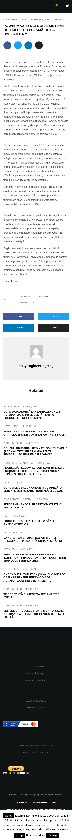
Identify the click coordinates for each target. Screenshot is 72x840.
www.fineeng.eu (36, 666)
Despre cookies (35, 835)
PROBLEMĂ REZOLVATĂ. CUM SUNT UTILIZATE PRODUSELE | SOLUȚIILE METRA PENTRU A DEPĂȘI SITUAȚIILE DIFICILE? (33, 471)
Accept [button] (19, 835)
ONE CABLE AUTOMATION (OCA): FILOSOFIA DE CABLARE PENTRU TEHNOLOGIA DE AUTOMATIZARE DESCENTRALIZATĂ (34, 577)
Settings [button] (53, 835)
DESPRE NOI (22, 802)
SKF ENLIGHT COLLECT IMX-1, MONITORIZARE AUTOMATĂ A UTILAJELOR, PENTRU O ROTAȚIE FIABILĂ (34, 614)
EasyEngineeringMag (36, 366)
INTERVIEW (22, 463)
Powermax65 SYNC (26, 302)
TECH (23, 19)
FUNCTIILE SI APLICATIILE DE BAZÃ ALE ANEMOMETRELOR (29, 523)
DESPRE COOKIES (16, 809)
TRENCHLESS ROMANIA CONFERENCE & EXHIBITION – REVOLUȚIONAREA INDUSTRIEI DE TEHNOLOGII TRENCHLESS (34, 557)
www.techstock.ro (36, 707)
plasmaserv (43, 296)
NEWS (6, 532)
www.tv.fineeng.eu (36, 673)
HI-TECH (7, 406)
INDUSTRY (8, 443)
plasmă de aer (25, 296)
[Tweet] (18, 45)
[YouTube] (42, 646)
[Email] (39, 45)
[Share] (7, 45)
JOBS (54, 802)
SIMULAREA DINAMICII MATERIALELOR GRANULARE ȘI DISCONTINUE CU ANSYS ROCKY (35, 433)
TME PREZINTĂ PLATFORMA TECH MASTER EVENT (31, 596)
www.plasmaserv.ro (14, 281)
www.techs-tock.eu (36, 680)
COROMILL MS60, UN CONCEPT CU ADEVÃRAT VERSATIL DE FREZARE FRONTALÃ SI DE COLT (33, 489)
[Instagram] (36, 646)
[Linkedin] (49, 646)
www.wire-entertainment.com (36, 745)
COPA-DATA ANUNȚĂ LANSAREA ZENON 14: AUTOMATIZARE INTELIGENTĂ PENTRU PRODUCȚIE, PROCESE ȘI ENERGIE (31, 414)
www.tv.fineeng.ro (36, 700)
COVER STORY (11, 19)
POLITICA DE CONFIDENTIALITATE (47, 809)
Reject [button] (8, 815)
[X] (29, 646)
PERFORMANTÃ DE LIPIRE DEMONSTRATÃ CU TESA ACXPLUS (33, 506)
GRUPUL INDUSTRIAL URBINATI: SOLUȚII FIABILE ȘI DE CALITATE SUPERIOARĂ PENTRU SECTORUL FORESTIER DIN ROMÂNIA (35, 451)
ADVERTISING (40, 802)
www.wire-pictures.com (36, 752)
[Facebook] (22, 646)
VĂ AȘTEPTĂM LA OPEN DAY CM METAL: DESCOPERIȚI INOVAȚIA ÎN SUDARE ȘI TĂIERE (33, 539)
